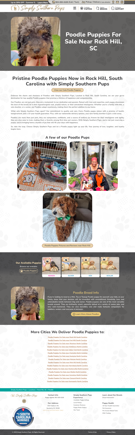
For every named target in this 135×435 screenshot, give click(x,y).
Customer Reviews (79, 405)
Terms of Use (92, 432)
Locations (32, 390)
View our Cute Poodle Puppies (67, 90)
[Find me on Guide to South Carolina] (23, 417)
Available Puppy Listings (81, 400)
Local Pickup (78, 403)
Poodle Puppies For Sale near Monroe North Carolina (67, 359)
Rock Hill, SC (42, 390)
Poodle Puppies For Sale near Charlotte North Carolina (67, 353)
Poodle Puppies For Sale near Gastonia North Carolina (67, 356)
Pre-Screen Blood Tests (110, 411)
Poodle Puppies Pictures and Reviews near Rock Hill (67, 245)
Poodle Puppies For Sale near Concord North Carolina (67, 378)
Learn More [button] (43, 2)
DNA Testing (106, 413)
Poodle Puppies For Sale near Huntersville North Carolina (67, 369)
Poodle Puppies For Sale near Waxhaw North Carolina (67, 343)
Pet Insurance (106, 408)
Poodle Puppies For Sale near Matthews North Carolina (67, 347)
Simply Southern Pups (19, 390)
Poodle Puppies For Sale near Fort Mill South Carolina (67, 340)
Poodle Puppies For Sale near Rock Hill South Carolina (67, 337)
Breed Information (108, 397)
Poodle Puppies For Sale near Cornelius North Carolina (67, 375)
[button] (66, 2)
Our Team (77, 410)
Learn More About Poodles (87, 314)
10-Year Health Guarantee (110, 406)
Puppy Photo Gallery (80, 407)
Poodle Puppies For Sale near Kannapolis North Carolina (67, 381)
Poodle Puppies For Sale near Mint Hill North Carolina (67, 362)
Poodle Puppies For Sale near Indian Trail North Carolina (67, 350)
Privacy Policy (111, 432)
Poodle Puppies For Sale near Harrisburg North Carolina (67, 366)
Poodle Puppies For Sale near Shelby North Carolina (67, 372)
